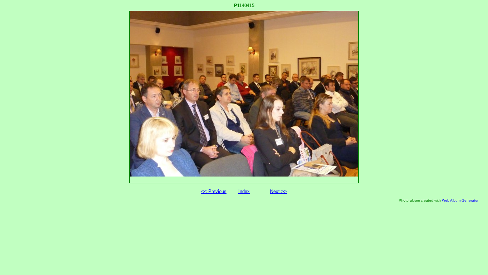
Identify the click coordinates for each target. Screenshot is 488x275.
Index (244, 191)
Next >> (278, 191)
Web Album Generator (460, 200)
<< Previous (213, 191)
